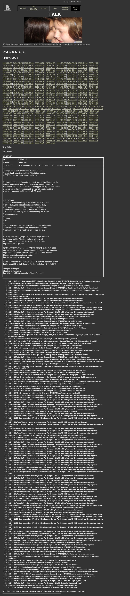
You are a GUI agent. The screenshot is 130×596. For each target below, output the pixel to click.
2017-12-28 (61, 88)
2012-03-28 (29, 106)
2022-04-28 (82, 74)
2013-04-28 (82, 102)
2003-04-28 (7, 134)
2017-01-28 (82, 90)
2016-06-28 (61, 93)
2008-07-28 (7, 118)
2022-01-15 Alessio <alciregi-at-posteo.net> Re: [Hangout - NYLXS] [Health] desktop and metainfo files (44, 364)
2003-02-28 (29, 134)
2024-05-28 (7, 70)
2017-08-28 (7, 90)
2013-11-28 (7, 102)
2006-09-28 (50, 122)
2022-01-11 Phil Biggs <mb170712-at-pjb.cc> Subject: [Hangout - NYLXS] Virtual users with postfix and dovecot (47, 437)
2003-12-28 (18, 131)
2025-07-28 (50, 65)
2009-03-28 (18, 115)
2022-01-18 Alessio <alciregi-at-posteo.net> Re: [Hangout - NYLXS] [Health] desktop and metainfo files (44, 393)
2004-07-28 (39, 129)
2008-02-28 (61, 118)
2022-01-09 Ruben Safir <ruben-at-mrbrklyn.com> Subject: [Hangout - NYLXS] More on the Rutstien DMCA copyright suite (51, 323)
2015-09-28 (61, 95)
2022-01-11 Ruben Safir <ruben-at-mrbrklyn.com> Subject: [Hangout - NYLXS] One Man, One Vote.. (43, 339)
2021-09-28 (61, 77)
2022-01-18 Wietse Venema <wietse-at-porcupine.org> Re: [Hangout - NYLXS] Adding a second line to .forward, (47, 422)
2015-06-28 (93, 95)
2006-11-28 (28, 122)
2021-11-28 (39, 77)
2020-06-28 (29, 81)
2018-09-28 (61, 86)
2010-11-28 (98, 109)
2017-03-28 (61, 90)
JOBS (54, 8)
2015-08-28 (72, 95)
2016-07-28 (50, 93)
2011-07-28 (13, 109)
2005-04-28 (39, 127)
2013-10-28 (18, 102)
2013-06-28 (61, 102)
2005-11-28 (61, 125)
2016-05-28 (72, 93)
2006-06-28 (82, 122)
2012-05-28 (7, 106)
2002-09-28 (82, 134)
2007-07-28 (39, 120)
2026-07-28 (18, 63)
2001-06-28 (50, 138)
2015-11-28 (39, 95)
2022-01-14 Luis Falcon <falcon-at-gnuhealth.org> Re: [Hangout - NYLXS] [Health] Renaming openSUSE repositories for (51, 375)
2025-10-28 (18, 65)
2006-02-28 (29, 125)
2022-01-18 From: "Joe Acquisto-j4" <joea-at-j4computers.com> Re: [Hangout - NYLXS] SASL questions (45, 542)
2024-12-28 (29, 68)
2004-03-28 (82, 129)
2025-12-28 (93, 63)
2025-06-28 (61, 65)
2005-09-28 (82, 125)
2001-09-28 (18, 138)
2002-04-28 (39, 136)
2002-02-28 (61, 136)
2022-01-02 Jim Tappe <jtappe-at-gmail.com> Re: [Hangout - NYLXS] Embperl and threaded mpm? (43, 588)
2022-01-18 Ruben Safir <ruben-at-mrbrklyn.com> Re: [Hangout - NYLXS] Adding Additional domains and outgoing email (51, 395)
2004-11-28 (93, 127)
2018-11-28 (39, 86)
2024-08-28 (72, 68)
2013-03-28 (93, 102)
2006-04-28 (7, 125)
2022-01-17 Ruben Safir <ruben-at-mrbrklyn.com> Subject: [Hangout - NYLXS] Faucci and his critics (43, 379)
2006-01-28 (39, 125)
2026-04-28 (50, 63)
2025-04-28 (82, 65)
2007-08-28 (29, 120)
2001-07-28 (39, 138)
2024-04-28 (18, 70)
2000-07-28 (72, 140)
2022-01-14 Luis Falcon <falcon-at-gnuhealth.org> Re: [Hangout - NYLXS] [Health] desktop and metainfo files (47, 370)
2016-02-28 (7, 95)
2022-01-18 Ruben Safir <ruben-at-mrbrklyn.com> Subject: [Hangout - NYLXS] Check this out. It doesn (44, 552)
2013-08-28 (39, 102)
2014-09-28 (93, 97)
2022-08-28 (39, 74)
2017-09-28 (93, 88)
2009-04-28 (7, 115)
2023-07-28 (18, 72)
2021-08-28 (72, 77)
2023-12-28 (61, 70)
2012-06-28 (93, 104)
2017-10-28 (82, 88)
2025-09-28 (28, 65)
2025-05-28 (72, 65)
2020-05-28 (39, 81)
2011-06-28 (24, 109)
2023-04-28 (50, 72)
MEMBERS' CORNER (65, 8)
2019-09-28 (28, 84)
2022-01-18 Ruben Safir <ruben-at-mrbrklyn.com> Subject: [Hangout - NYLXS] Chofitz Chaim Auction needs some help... (51, 554)
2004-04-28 (72, 129)
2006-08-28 (61, 122)
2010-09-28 (19, 111)
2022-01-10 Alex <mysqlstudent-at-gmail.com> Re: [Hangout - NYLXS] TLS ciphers (37, 332)
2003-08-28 (61, 131)
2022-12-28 (93, 72)
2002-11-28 (61, 134)
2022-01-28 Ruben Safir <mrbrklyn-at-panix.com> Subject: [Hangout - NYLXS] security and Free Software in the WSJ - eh (51, 576)
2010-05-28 (62, 111)
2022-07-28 (50, 74)
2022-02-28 (7, 77)
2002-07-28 (7, 136)
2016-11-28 (7, 93)
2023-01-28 (82, 72)
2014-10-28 (82, 97)
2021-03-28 (29, 79)
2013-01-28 (18, 104)
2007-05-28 (61, 120)
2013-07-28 (50, 102)
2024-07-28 (82, 68)
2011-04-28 (45, 109)
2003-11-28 (28, 131)
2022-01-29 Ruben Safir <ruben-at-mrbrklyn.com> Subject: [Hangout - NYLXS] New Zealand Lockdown (44, 578)
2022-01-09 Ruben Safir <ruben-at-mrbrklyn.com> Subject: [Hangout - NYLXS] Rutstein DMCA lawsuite (45, 321)
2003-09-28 (50, 131)
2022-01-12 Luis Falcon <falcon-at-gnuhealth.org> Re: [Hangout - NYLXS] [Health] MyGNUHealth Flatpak (45, 346)
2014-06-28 (29, 99)
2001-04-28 (72, 138)
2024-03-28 (29, 70)
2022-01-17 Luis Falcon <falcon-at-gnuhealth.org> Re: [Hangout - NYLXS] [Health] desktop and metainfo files (47, 384)
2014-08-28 (7, 99)
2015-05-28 (7, 97)
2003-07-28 (72, 131)
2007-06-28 (50, 120)
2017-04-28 (50, 90)
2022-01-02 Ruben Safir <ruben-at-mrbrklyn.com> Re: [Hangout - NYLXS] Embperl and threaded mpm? (45, 583)
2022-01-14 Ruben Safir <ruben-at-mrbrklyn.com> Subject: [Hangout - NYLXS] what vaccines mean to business (48, 355)
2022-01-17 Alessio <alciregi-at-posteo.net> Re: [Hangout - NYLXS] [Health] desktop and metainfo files (44, 386)
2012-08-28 (72, 104)
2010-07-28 (40, 111)
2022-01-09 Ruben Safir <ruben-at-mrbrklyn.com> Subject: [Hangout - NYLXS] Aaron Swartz (41, 319)
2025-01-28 (18, 68)
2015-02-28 (39, 97)
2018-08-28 (72, 86)
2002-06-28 (18, 136)
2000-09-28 (50, 140)
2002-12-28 (50, 134)
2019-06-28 (61, 84)
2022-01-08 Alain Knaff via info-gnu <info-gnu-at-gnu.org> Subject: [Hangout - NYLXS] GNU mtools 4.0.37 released (49, 316)
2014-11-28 (72, 97)
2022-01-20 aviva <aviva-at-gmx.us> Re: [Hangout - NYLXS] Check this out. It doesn (38, 562)
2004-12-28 (82, 127)
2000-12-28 (18, 140)
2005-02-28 (61, 127)
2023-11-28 (72, 70)
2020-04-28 (50, 81)
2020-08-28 (7, 81)
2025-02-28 (7, 68)
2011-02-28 (66, 109)
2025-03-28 (93, 65)
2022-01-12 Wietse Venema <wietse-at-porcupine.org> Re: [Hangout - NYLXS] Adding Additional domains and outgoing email (52, 431)
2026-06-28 (29, 63)
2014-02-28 (72, 99)
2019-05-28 (72, 84)
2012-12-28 (29, 104)
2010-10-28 (8, 111)
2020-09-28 (93, 79)
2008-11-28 (61, 115)
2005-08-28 (93, 125)
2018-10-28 (50, 86)
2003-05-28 (93, 131)
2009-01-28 (39, 115)
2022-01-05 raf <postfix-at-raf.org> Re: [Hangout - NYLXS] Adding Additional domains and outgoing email (45, 301)
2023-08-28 (7, 72)
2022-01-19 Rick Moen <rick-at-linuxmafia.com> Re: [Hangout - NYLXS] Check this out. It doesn (42, 560)
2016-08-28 (39, 93)
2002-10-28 (72, 134)
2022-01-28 (18, 77)
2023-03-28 (61, 72)
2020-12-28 (61, 79)
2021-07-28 (82, 77)
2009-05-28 (93, 113)
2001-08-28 (29, 138)
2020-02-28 (72, 81)
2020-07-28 (18, 81)
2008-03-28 (50, 118)
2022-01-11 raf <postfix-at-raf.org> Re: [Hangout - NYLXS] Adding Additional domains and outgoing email (45, 435)
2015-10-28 (50, 95)
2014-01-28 (82, 99)
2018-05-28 (7, 88)
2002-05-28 (29, 136)
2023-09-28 (93, 70)
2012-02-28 (39, 106)
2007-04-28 (72, 120)
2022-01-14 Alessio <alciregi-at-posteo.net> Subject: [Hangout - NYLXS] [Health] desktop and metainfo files (46, 372)
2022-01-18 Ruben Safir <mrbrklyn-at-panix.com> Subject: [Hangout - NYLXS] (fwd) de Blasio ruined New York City (49, 549)
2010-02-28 (94, 111)
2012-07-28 (82, 104)
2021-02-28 (39, 79)
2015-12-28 (29, 95)
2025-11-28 (7, 65)
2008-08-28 (93, 115)
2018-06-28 (93, 86)
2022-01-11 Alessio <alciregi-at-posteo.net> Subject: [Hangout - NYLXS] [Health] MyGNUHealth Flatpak (45, 348)
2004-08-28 (29, 129)
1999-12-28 (50, 143)
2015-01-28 (50, 97)
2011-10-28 (82, 106)
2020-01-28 (82, 81)
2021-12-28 (29, 77)
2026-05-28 (39, 63)
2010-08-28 (29, 111)
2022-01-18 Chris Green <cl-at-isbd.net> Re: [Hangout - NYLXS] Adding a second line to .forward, (42, 411)
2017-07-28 (18, 90)
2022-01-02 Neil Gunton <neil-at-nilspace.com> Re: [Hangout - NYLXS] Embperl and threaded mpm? (43, 585)
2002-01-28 (72, 136)
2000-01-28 (39, 143)
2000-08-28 (61, 140)
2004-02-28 (93, 129)
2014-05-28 (39, 99)
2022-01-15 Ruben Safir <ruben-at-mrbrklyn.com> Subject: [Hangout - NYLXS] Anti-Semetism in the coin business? (49, 357)
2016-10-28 (18, 93)
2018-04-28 (18, 88)
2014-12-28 (61, 97)
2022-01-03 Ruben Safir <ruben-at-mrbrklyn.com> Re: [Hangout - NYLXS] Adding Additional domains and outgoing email (51, 314)
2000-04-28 (7, 143)
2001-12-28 (82, 136)
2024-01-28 (50, 70)
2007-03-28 (82, 120)
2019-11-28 (7, 84)
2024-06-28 (93, 68)
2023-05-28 (39, 72)
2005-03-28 (50, 127)
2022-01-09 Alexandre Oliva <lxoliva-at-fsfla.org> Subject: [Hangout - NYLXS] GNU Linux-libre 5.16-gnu (45, 326)
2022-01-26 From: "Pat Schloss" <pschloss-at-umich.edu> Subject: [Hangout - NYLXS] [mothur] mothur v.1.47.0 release (51, 574)
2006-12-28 (18, 122)
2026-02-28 (72, 63)
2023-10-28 (82, 70)
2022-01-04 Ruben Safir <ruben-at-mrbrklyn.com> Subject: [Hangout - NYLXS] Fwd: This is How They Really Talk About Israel (53, 288)
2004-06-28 (50, 129)
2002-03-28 (50, 136)
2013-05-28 (72, 102)
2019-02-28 (7, 86)
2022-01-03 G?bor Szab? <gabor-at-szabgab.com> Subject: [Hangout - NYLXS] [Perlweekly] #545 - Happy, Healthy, (49, 286)
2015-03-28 (29, 97)
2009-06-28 (82, 113)
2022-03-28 (93, 74)
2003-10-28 (39, 131)
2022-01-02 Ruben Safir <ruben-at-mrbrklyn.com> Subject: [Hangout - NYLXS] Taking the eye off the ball (45, 283)
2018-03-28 (29, 88)
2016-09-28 (28, 93)
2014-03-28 (61, 99)
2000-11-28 (28, 140)
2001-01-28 (7, 140)
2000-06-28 (82, 140)
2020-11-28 (72, 79)
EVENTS (23, 8)
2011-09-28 (93, 106)
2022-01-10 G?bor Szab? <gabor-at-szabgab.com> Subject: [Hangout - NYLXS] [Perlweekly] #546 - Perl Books (47, 328)
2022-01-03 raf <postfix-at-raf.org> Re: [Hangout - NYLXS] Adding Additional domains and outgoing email (45, 305)
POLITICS (44, 8)
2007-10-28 (7, 120)
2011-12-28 (61, 106)
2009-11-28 (28, 113)
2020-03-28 (61, 81)
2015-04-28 (18, 97)
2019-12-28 (93, 81)
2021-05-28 (7, 79)
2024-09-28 (61, 68)
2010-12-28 (88, 109)
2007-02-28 (93, 120)
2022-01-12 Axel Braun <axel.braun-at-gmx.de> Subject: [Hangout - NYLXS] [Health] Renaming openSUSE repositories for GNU (53, 350)
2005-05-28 (29, 127)
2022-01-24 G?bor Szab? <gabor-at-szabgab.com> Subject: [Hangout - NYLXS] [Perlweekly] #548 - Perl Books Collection (51, 569)
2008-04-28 (39, 118)
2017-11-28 (72, 88)
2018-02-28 (39, 88)
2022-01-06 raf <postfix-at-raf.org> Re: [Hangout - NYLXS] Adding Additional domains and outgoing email (45, 298)
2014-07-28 (18, 99)
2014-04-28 (50, 99)
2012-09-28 (61, 104)
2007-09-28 (18, 120)
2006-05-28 (93, 122)
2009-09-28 (50, 113)
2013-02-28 (7, 104)
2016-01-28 (18, 95)
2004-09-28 (18, 129)
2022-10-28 (18, 74)
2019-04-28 (82, 84)
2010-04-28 (73, 111)
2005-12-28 (50, 125)
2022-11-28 (7, 74)
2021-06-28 (93, 77)
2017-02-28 (72, 90)
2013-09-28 (28, 102)
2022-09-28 (28, 74)
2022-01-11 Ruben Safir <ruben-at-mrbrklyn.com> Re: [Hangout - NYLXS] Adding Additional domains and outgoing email (51, 440)
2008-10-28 (72, 115)
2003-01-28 (39, 134)
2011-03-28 (56, 109)
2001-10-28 (7, 138)
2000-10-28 (39, 140)
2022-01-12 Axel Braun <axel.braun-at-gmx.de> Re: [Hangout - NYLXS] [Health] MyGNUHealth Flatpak (44, 352)
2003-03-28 (18, 134)
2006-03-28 (18, 125)
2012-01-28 (50, 106)
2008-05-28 (29, 118)
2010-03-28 (83, 111)
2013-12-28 (93, 99)
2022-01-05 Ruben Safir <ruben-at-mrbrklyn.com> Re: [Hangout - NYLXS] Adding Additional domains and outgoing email (51, 312)
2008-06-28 (18, 118)
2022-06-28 (61, 74)
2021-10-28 (50, 77)
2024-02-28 (39, 70)
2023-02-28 (72, 72)
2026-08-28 (7, 63)
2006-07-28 (72, 122)
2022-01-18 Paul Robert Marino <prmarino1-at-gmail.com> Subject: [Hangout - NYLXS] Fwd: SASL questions (46, 547)
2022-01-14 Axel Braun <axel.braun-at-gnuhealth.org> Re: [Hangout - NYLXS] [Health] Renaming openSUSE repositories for (52, 377)
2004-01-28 (7, 131)
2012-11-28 (39, 104)
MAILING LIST (75, 8)
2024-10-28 (50, 68)
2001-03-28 (82, 138)
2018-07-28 (82, 86)
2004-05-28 (61, 129)
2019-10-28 (18, 84)
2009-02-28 (29, 115)
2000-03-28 (18, 143)
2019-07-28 (50, 84)
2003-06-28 (82, 131)
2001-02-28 (93, 138)
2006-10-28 (39, 122)
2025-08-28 (39, 65)
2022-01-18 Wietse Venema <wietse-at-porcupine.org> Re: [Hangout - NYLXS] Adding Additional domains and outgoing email (52, 400)
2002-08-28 (93, 134)
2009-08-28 (61, 113)
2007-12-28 (82, 118)
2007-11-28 (93, 118)
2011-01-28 (77, 109)
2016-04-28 (82, 93)
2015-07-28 (82, 95)
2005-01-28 (72, 127)
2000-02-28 (29, 143)
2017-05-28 (39, 90)
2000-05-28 (93, 140)
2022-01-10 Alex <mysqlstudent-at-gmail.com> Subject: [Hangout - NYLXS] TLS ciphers (39, 330)
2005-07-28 (7, 127)
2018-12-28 (29, 86)
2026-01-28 (82, 63)
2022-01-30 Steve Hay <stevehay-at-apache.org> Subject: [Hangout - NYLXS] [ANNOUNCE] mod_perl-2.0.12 (47, 581)
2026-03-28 (61, 63)
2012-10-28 (50, 104)
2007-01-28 (7, 122)
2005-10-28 (72, 125)
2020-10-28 (82, 79)
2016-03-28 (93, 93)
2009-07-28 (72, 113)
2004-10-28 (7, 129)
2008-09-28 (82, 115)
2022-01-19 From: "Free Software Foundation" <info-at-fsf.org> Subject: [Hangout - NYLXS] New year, (44, 567)
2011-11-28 (71, 106)
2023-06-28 (29, 72)
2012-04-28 (18, 106)
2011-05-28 (34, 109)
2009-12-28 (18, 113)
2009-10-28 (39, 113)
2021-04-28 (18, 79)
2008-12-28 (50, 115)
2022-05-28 (72, 74)
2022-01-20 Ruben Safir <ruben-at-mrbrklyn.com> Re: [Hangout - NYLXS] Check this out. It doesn (43, 565)
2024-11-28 (39, 68)
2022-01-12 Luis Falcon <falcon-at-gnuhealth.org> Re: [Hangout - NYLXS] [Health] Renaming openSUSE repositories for (51, 343)
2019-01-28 (18, 86)
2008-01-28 (72, 118)
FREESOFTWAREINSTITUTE (34, 8)
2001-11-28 (93, 136)
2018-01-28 (50, 88)
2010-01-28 (7, 113)
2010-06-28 (51, 111)
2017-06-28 (29, 90)
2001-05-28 (61, 138)
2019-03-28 (93, 84)
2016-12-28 (93, 90)
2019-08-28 (39, 84)
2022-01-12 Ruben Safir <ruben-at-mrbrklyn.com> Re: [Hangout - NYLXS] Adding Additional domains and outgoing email (51, 428)
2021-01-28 (50, 79)
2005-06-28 (18, 127)
